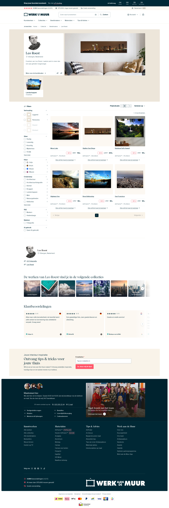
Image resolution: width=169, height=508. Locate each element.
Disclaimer (77, 494)
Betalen (29, 413)
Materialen (68, 20)
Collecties (41, 20)
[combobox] (76, 14)
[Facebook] (38, 468)
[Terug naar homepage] (36, 14)
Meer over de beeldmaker (35, 73)
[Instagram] (32, 468)
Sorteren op (138, 106)
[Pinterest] (35, 468)
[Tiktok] (44, 468)
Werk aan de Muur (126, 426)
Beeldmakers (55, 20)
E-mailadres (80, 357)
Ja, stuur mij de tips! (84, 366)
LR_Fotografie (57, 73)
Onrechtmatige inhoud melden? (91, 494)
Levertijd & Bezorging (64, 413)
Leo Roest (61, 73)
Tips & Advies (82, 20)
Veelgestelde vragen (34, 410)
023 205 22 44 (59, 404)
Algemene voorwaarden (66, 494)
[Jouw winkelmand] (143, 15)
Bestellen (60, 410)
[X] (41, 468)
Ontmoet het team (95, 414)
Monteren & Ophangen (35, 416)
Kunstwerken (28, 20)
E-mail (70, 404)
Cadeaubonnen (62, 416)
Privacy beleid (106, 494)
